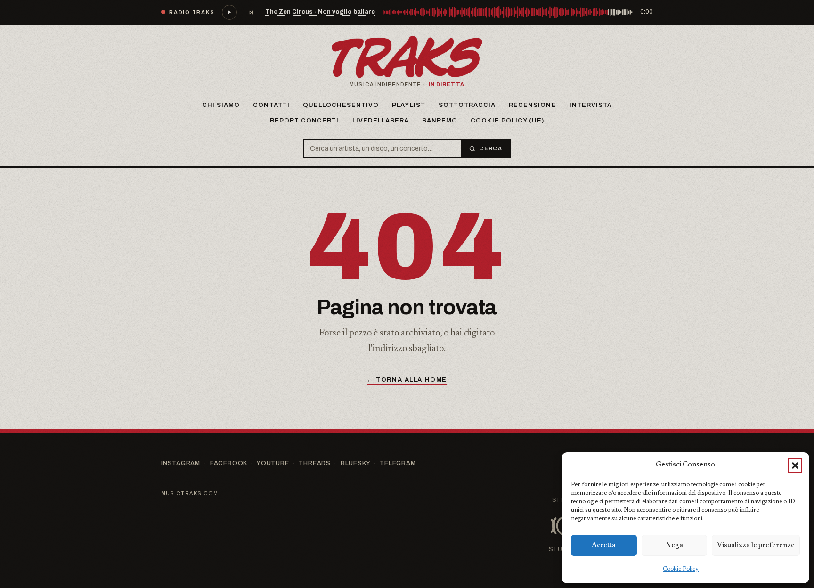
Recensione (532, 105)
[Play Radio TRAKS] (229, 12)
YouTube (272, 463)
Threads (314, 463)
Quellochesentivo (341, 105)
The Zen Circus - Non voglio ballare (320, 11)
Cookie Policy (681, 569)
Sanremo (439, 120)
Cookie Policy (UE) (507, 120)
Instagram (180, 463)
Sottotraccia (467, 105)
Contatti (271, 105)
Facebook (228, 463)
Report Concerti (304, 120)
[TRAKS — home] (407, 57)
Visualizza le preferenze (756, 545)
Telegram (397, 463)
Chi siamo (221, 105)
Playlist (408, 105)
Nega (674, 545)
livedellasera (380, 120)
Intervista (591, 105)
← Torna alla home (407, 379)
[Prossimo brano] (251, 12)
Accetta (604, 545)
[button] (795, 465)
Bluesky (355, 463)
